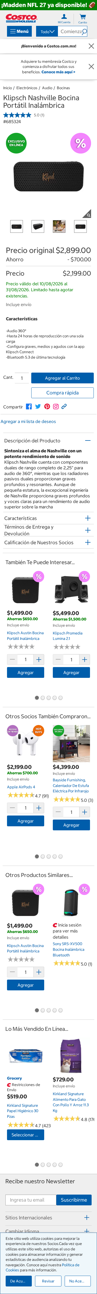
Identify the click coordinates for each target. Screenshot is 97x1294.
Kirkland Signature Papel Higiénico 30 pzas (22, 1111)
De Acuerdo (20, 1281)
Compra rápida (62, 393)
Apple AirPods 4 (21, 787)
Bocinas (63, 87)
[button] (84, 31)
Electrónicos (26, 87)
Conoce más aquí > (58, 72)
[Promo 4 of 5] (54, 698)
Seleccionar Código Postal (28, 1134)
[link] (29, 406)
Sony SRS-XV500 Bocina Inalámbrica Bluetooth (68, 949)
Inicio (7, 87)
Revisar (48, 1281)
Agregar (26, 672)
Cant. (8, 377)
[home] (21, 18)
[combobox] (46, 32)
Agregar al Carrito (62, 378)
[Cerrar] (91, 46)
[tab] (48, 1218)
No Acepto (78, 1281)
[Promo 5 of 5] (60, 698)
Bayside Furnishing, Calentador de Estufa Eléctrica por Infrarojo (71, 785)
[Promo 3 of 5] (48, 698)
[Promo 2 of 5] (42, 698)
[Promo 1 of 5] (36, 698)
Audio (47, 87)
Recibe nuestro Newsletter (40, 1181)
